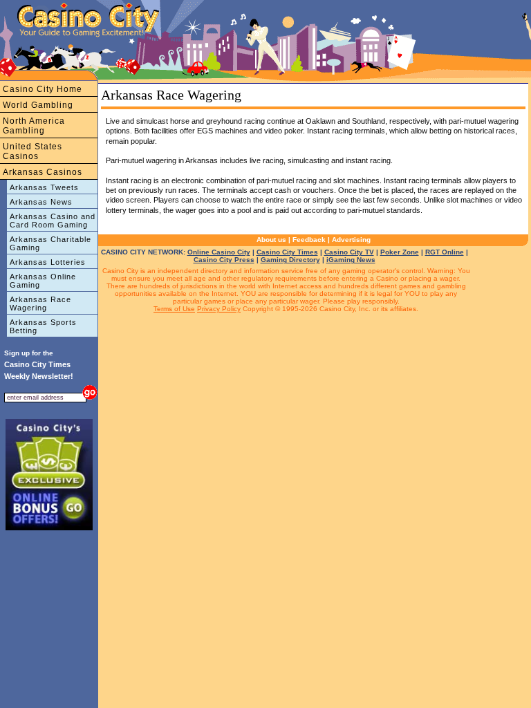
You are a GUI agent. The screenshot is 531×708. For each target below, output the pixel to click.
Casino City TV (349, 252)
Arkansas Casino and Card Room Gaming (52, 220)
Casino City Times (287, 252)
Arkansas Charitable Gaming (50, 243)
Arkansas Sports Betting (43, 326)
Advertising (351, 239)
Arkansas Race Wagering (40, 303)
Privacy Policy (219, 309)
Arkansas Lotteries (48, 262)
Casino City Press (224, 259)
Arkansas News (41, 202)
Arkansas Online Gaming (43, 280)
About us (271, 239)
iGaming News (350, 259)
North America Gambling (34, 126)
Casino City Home (42, 89)
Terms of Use (174, 309)
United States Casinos (32, 151)
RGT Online (444, 252)
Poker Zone (399, 252)
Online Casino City (218, 252)
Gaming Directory (290, 259)
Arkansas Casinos (42, 172)
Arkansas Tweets (44, 187)
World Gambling (38, 105)
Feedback (309, 239)
